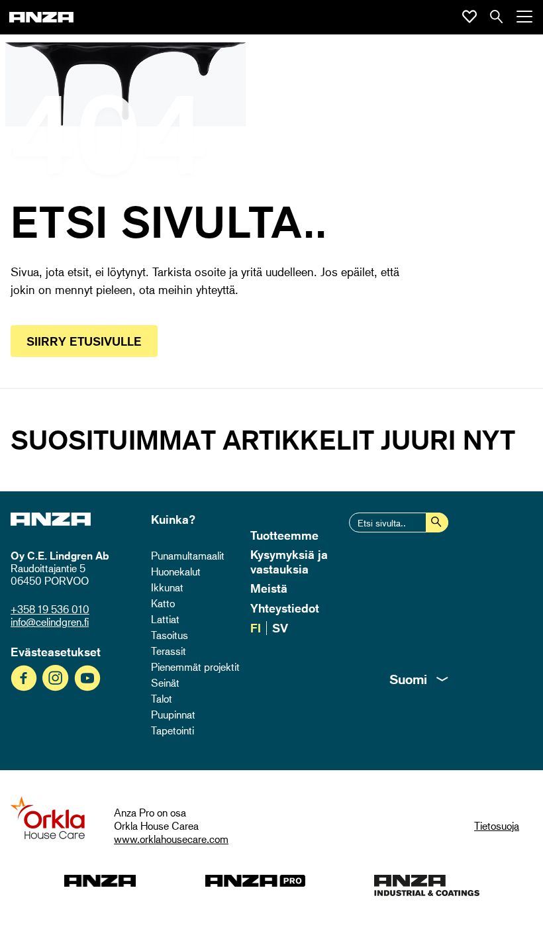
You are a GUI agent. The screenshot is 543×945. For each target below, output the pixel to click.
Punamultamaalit (187, 555)
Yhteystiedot (284, 608)
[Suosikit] (469, 16)
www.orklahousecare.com (171, 839)
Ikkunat (167, 587)
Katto (163, 603)
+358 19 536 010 (50, 609)
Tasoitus (169, 635)
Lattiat (165, 619)
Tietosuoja (496, 825)
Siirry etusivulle (84, 341)
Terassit (168, 651)
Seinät (165, 682)
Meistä (268, 588)
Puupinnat (173, 714)
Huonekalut (176, 571)
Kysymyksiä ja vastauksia (289, 561)
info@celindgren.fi (50, 621)
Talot (161, 698)
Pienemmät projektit (195, 666)
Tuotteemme (284, 535)
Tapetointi (172, 730)
